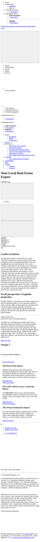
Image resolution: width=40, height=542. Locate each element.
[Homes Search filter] (17, 229)
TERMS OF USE (11, 428)
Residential (12, 137)
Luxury (7, 142)
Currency (12, 166)
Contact (7, 164)
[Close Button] (17, 212)
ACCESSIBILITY (11, 433)
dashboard (12, 6)
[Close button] (17, 191)
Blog (6, 162)
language (12, 168)
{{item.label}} (14, 12)
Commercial (13, 140)
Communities (9, 161)
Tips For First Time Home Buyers (20, 151)
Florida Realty (29, 534)
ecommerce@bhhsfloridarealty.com (23, 537)
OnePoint (8, 157)
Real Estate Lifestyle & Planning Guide (22, 155)
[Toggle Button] (20, 47)
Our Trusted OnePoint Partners (19, 159)
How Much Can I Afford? (17, 146)
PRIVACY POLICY (11, 430)
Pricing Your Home (15, 148)
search (4, 244)
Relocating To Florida (16, 153)
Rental (11, 138)
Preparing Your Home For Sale (19, 149)
